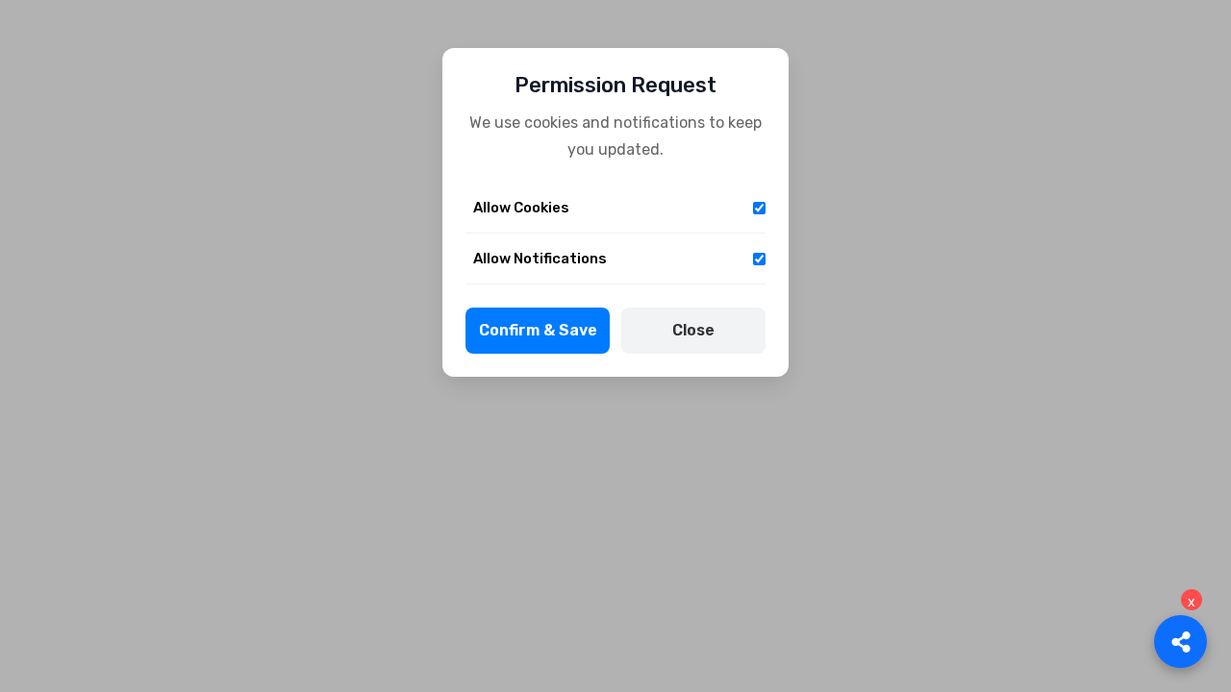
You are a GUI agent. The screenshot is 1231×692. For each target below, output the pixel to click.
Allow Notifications (540, 258)
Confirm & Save (538, 330)
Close (693, 330)
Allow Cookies (521, 207)
